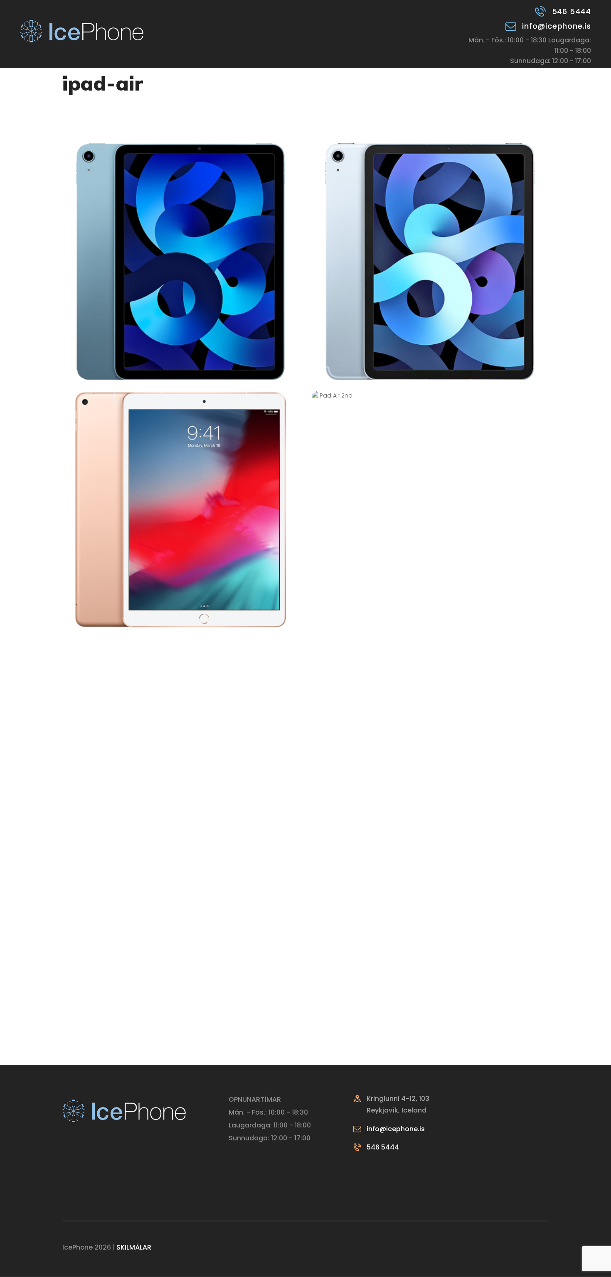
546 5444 (383, 1147)
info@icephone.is (396, 1129)
